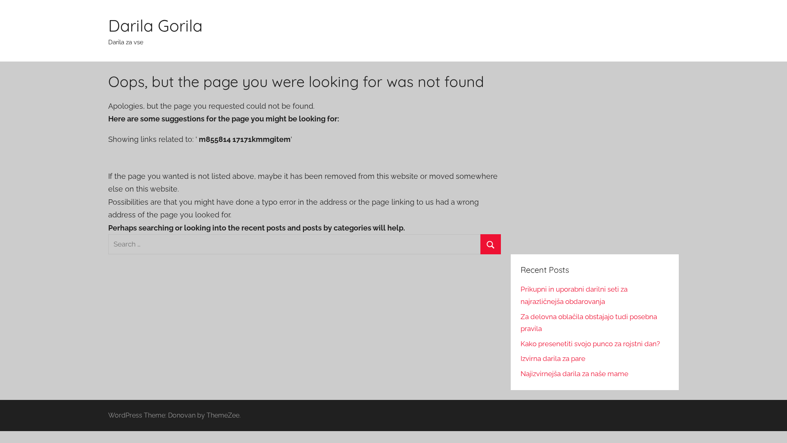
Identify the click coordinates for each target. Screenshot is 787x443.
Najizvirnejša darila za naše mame (574, 374)
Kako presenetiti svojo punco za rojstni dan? (590, 344)
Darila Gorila (155, 25)
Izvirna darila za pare (553, 358)
